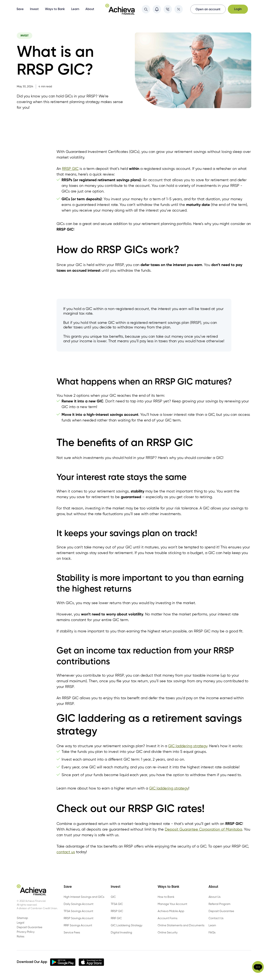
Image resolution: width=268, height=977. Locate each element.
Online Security (168, 932)
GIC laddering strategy (187, 746)
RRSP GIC (70, 169)
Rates (20, 936)
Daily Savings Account (78, 904)
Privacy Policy (26, 931)
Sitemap (22, 918)
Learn (75, 9)
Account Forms (167, 918)
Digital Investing (121, 932)
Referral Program (220, 904)
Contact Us (216, 918)
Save (20, 9)
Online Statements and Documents (181, 925)
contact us (66, 852)
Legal (20, 922)
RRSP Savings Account (78, 918)
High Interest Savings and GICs (84, 897)
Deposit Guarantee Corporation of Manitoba (203, 829)
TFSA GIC (117, 904)
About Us (214, 897)
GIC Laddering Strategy (126, 925)
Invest (34, 9)
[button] (258, 966)
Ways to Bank (55, 9)
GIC (113, 897)
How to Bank (166, 897)
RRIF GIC (116, 918)
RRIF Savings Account (78, 925)
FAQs (212, 932)
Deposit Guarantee (221, 911)
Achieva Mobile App (171, 911)
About (89, 9)
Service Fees (72, 932)
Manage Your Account (172, 904)
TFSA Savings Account (78, 911)
